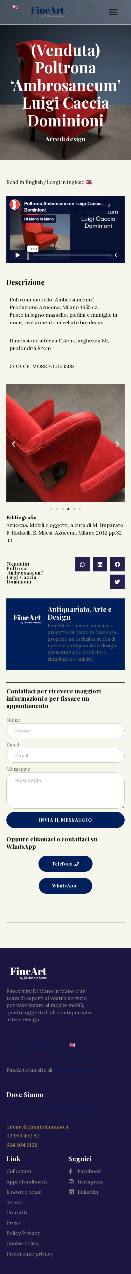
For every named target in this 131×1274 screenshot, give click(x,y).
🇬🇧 (15, 7)
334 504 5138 (21, 1145)
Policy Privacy (23, 1233)
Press (13, 1222)
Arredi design (65, 139)
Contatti (16, 1212)
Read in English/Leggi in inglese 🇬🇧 (49, 182)
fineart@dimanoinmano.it (37, 1126)
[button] (51, 509)
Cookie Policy (22, 1243)
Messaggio (18, 769)
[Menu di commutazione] (113, 12)
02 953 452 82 (22, 1135)
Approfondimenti (27, 1181)
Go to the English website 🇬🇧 (41, 1044)
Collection (18, 1171)
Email (12, 745)
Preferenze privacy (29, 1253)
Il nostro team (24, 1192)
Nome (13, 720)
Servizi (14, 1202)
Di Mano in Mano (74, 1070)
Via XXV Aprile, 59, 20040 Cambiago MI (53, 1107)
